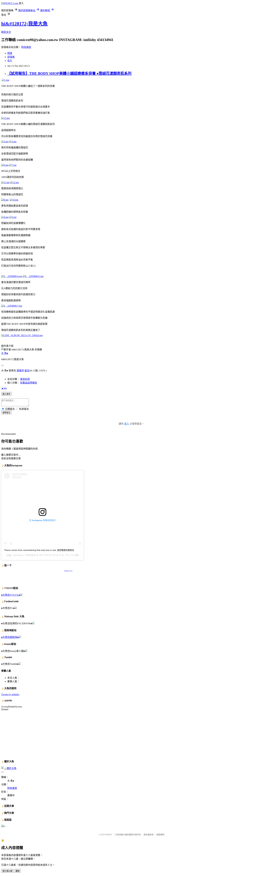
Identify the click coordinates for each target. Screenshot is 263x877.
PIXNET (108, 834)
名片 (9, 60)
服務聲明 (160, 834)
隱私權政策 (149, 834)
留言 (27, 370)
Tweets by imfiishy (10, 694)
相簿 (9, 53)
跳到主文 (6, 32)
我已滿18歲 (7, 871)
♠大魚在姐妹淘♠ (10, 637)
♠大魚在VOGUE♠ (10, 595)
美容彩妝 (25, 379)
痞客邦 (20, 370)
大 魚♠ (4, 353)
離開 (17, 871)
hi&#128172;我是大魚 (24, 23)
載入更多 (6, 394)
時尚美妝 (26, 47)
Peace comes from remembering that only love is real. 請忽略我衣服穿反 (39, 550)
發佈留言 (6, 412)
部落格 (11, 57)
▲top (4, 388)
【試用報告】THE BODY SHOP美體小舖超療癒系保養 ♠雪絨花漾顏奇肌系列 (69, 73)
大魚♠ (9, 555)
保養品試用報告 (28, 382)
